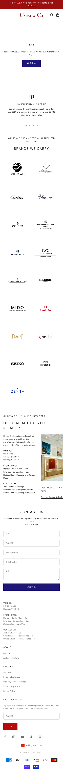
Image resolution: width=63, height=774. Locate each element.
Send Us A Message (16, 486)
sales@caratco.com (24, 489)
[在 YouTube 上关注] (22, 737)
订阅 (10, 726)
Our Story (7, 653)
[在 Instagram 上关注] (13, 737)
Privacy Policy (9, 691)
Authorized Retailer (11, 658)
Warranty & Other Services (14, 682)
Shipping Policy (35, 115)
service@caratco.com (25, 492)
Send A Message (15, 633)
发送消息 (31, 586)
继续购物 (31, 63)
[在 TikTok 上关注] (31, 737)
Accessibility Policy (11, 686)
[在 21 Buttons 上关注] (40, 737)
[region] (31, 107)
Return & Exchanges (11, 677)
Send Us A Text (31, 525)
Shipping (7, 672)
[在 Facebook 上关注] (5, 737)
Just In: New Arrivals (31, 5)
